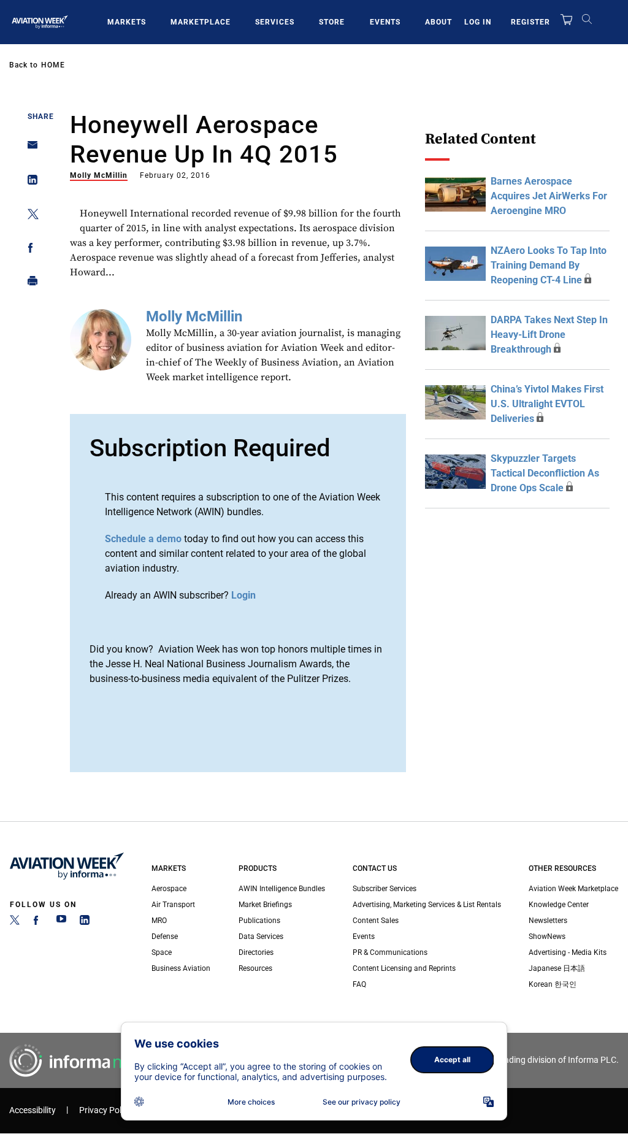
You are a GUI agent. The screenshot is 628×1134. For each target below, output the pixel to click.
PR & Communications (390, 952)
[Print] (29, 283)
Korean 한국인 (552, 984)
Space (161, 952)
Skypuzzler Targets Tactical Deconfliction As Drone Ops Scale (545, 473)
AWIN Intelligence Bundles (282, 888)
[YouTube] (61, 922)
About (438, 22)
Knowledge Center (559, 904)
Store (332, 22)
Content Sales (376, 920)
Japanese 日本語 (557, 968)
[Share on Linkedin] (29, 182)
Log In (477, 22)
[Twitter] (15, 922)
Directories (256, 952)
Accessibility (32, 1110)
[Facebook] (38, 922)
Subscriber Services (384, 888)
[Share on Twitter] (29, 216)
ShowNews (547, 936)
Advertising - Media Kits (568, 952)
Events (385, 22)
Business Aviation (180, 968)
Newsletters (548, 920)
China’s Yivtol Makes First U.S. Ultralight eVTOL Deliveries (547, 403)
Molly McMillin (99, 175)
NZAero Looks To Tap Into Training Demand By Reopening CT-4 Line (549, 265)
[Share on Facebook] (29, 250)
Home (53, 65)
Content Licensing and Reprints (404, 968)
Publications (259, 920)
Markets (126, 22)
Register (530, 22)
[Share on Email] (29, 148)
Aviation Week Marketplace (573, 888)
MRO (159, 920)
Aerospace (168, 888)
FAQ (359, 984)
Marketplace (200, 22)
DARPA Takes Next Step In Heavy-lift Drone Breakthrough (549, 334)
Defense (164, 936)
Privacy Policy (105, 1110)
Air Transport (173, 904)
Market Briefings (265, 904)
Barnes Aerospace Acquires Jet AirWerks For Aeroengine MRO (549, 195)
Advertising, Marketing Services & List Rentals (427, 904)
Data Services (261, 936)
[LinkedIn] (85, 922)
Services (274, 22)
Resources (255, 968)
